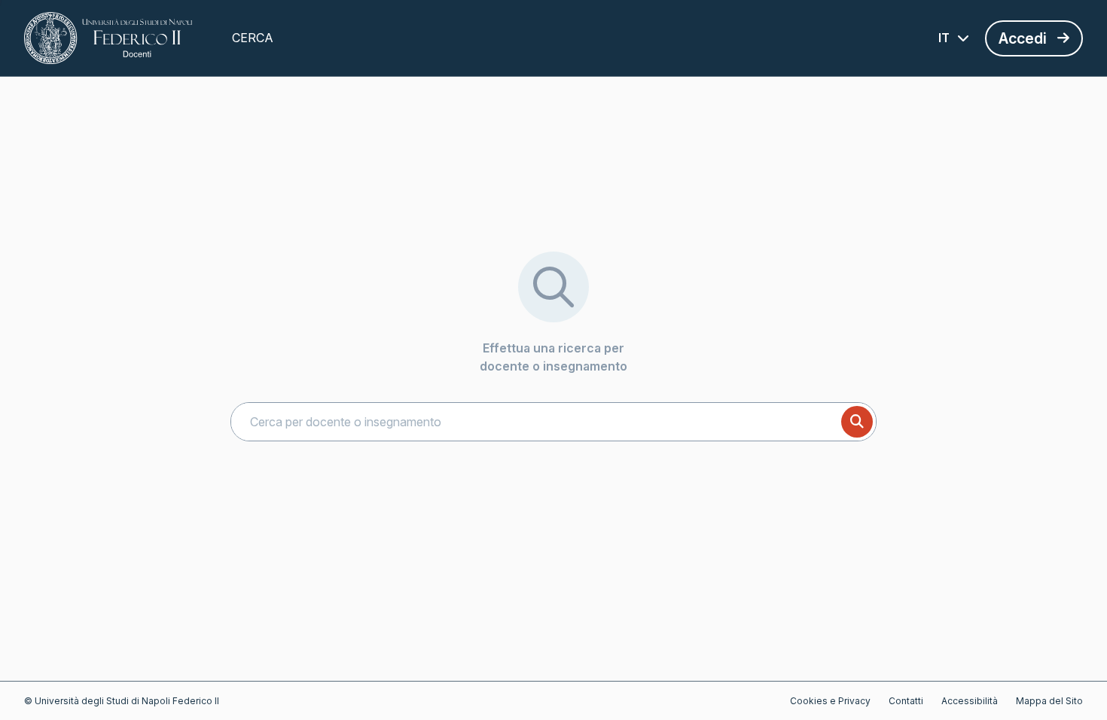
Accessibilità (969, 700)
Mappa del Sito (1049, 700)
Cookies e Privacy (830, 700)
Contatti (906, 700)
